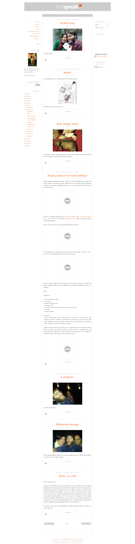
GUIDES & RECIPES (34, 36)
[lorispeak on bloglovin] (101, 55)
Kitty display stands (31, 116)
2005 (27, 141)
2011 (27, 96)
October (28, 129)
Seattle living (30, 111)
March (28, 133)
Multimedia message (31, 124)
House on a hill (30, 126)
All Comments (100, 27)
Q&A (38, 29)
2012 (27, 94)
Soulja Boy (68, 216)
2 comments (67, 512)
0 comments (67, 111)
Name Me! (36, 38)
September (29, 131)
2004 (27, 143)
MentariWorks (79, 540)
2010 (27, 98)
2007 (27, 105)
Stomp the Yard (70, 218)
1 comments (67, 58)
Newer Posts (49, 523)
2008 (27, 103)
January (28, 136)
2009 (27, 100)
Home (66, 523)
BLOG (37, 26)
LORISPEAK (67, 539)
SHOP (37, 44)
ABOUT (37, 24)
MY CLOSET (36, 34)
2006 (27, 139)
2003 (27, 145)
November (29, 109)
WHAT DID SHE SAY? (33, 31)
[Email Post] (67, 60)
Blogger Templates (61, 542)
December (29, 107)
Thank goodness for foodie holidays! (67, 175)
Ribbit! (28, 113)
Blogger (81, 539)
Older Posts (86, 523)
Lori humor (29, 122)
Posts (98, 24)
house (54, 482)
